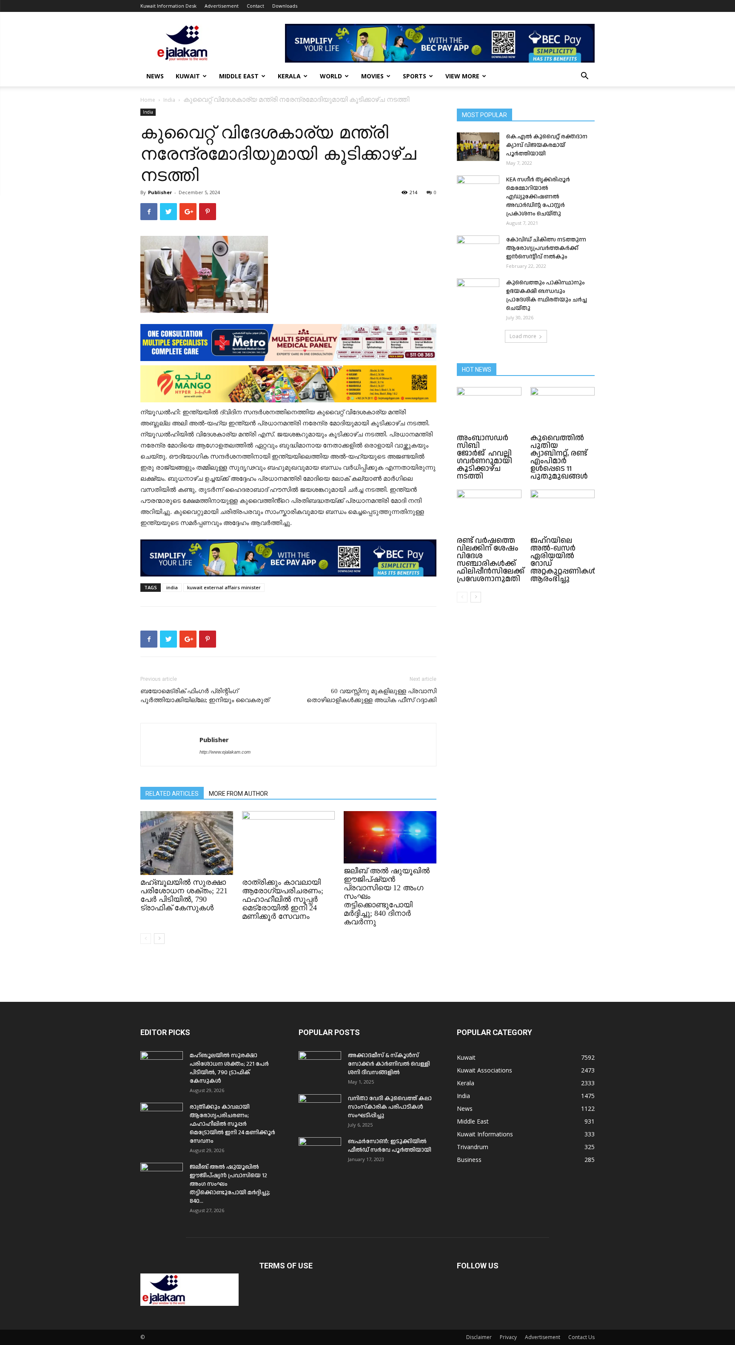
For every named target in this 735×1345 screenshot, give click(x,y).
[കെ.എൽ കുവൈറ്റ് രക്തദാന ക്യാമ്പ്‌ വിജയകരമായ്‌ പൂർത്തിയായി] (478, 146)
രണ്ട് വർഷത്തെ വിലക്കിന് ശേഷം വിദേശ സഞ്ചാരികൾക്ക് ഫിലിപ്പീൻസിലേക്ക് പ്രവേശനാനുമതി (490, 559)
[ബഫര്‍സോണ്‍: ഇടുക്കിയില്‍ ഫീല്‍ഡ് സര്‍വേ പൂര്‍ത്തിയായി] (320, 1152)
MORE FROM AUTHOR (238, 793)
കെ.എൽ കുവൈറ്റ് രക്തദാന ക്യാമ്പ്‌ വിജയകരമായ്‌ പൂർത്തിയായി (546, 145)
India (169, 99)
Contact (255, 6)
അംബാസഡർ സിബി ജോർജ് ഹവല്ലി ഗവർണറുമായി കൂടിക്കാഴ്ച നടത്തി (485, 457)
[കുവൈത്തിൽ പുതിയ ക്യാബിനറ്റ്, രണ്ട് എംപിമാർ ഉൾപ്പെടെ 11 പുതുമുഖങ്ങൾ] (562, 409)
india (172, 587)
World (331, 76)
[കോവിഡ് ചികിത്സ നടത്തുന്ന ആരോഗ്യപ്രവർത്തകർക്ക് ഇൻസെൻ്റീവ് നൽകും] (478, 250)
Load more (523, 336)
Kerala (289, 76)
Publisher (160, 192)
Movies (372, 76)
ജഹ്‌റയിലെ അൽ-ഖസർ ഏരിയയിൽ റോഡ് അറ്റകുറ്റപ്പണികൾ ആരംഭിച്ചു (563, 559)
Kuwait (188, 76)
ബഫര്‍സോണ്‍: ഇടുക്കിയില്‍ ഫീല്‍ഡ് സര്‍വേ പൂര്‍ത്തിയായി (389, 1145)
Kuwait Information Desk (168, 6)
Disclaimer (479, 1337)
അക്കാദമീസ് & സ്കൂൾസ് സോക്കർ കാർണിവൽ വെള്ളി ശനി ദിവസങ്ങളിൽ (389, 1064)
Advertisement (222, 6)
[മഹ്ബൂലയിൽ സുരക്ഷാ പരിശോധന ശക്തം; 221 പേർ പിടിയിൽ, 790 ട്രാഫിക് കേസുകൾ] (186, 843)
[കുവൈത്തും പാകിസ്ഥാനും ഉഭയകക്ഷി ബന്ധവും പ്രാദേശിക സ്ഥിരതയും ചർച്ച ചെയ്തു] (478, 293)
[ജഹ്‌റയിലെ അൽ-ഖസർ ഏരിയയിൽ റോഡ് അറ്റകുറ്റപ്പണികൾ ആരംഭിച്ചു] (562, 512)
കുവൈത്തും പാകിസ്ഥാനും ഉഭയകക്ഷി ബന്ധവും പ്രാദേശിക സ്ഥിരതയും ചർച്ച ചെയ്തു (546, 295)
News (155, 76)
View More (462, 76)
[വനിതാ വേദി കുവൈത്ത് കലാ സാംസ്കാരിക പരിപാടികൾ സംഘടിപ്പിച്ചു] (320, 1109)
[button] (584, 77)
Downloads (284, 6)
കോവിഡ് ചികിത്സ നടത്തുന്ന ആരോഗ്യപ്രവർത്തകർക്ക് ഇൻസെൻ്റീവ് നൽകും (546, 248)
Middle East (239, 76)
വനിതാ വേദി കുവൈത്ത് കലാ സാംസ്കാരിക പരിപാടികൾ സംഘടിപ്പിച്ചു (390, 1107)
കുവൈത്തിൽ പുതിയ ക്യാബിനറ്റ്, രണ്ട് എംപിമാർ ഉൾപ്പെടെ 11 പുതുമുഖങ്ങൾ (559, 457)
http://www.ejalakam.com (225, 751)
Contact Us (581, 1337)
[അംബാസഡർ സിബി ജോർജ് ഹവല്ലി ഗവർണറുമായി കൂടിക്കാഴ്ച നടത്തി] (489, 409)
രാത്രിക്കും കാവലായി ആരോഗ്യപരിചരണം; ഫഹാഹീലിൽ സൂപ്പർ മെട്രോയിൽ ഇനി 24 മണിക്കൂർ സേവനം (282, 899)
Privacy (508, 1337)
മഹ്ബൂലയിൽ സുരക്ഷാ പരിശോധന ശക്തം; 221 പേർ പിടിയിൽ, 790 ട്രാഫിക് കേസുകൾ (184, 895)
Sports (414, 76)
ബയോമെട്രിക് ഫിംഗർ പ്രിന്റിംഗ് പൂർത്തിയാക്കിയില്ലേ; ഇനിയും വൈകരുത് (204, 695)
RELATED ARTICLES (172, 793)
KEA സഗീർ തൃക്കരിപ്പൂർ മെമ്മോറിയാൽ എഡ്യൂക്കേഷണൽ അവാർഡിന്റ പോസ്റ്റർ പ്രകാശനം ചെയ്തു (538, 196)
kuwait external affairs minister (224, 587)
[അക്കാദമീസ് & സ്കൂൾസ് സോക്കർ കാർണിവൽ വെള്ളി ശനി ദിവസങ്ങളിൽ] (320, 1066)
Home (147, 99)
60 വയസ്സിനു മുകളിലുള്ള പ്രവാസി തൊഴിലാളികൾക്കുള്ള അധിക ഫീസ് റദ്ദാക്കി (371, 695)
